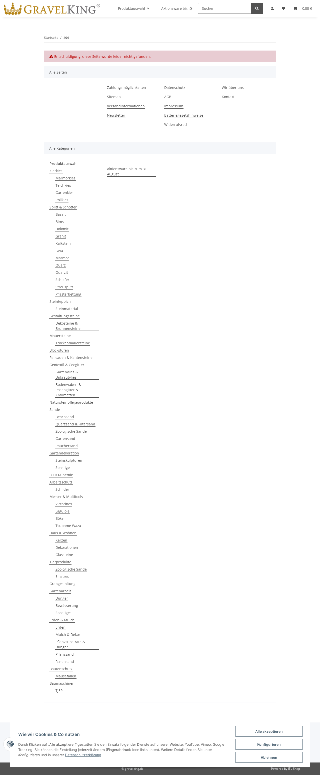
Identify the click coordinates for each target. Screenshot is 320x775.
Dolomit (62, 228)
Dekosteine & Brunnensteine (68, 326)
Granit (61, 236)
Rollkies (62, 199)
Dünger (62, 598)
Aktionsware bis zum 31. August (127, 171)
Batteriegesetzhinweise (183, 115)
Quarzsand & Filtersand (75, 424)
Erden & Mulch (62, 620)
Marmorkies (66, 178)
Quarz (61, 265)
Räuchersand (67, 445)
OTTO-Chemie (61, 474)
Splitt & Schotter (63, 207)
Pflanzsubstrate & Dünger (70, 644)
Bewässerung (67, 605)
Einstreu (63, 576)
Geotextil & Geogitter (67, 364)
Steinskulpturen (69, 460)
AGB (167, 96)
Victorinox (64, 503)
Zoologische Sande (71, 431)
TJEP (59, 690)
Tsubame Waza (68, 525)
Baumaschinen (62, 683)
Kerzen (61, 540)
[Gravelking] (52, 8)
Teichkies (63, 185)
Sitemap (114, 96)
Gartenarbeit (60, 591)
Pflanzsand (65, 654)
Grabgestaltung (63, 583)
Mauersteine (60, 335)
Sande (55, 409)
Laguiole (63, 511)
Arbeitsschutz (61, 482)
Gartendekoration (64, 453)
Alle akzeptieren (269, 731)
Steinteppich (60, 301)
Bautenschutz (61, 668)
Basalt (61, 214)
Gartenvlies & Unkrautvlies (67, 375)
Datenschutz (174, 87)
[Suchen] (257, 8)
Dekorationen (67, 547)
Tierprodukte (60, 562)
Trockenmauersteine (73, 343)
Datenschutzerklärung (83, 755)
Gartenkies (65, 192)
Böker (60, 518)
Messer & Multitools (66, 496)
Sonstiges (64, 612)
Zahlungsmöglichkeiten (126, 87)
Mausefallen (66, 676)
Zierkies (56, 170)
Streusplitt (64, 287)
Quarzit (62, 272)
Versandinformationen (126, 106)
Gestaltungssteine (65, 316)
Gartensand (65, 438)
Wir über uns (233, 87)
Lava (59, 250)
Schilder (62, 489)
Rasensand (65, 661)
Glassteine (64, 554)
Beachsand (65, 416)
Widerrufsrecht (177, 124)
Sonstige (63, 467)
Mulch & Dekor (68, 634)
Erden (61, 627)
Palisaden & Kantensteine (71, 357)
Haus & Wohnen (63, 533)
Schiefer (62, 279)
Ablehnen (269, 757)
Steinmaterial (67, 308)
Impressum (173, 106)
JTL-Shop (294, 768)
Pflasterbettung (68, 294)
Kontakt (228, 96)
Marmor (62, 257)
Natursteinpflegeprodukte (71, 402)
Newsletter (116, 115)
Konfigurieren (269, 744)
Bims (60, 221)
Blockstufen (59, 350)
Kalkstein (63, 243)
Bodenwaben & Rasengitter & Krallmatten (68, 389)
